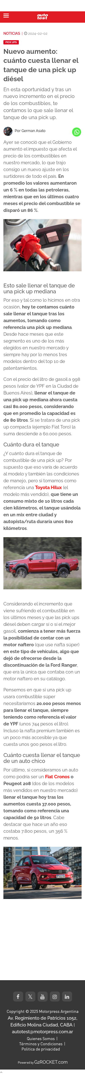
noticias (11, 33)
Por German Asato (30, 131)
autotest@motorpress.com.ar (42, 1031)
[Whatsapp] (76, 132)
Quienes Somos (41, 1038)
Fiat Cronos (57, 776)
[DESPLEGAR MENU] (6, 15)
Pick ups (11, 42)
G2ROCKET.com (51, 1062)
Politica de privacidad (41, 1049)
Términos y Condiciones (41, 1044)
